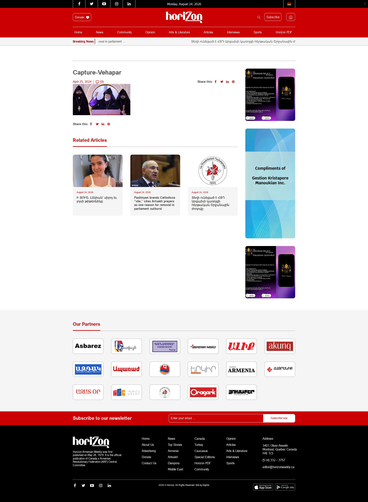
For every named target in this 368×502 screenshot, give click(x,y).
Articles (208, 32)
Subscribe (272, 17)
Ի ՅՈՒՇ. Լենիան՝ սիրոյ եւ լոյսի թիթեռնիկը (97, 199)
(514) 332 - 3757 (274, 460)
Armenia (173, 451)
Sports (258, 32)
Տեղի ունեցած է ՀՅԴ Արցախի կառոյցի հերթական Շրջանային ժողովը (236, 41)
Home (78, 32)
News (99, 32)
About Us (148, 444)
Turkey (199, 444)
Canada (200, 438)
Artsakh (173, 457)
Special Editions (205, 457)
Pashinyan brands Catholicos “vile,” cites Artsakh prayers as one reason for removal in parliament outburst (154, 203)
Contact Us (149, 463)
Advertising (149, 451)
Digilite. (206, 485)
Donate (80, 17)
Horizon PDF (284, 32)
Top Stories (175, 444)
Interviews (233, 32)
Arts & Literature (179, 32)
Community (124, 32)
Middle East (175, 469)
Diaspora (174, 463)
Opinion (150, 32)
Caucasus (201, 451)
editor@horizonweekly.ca (278, 467)
